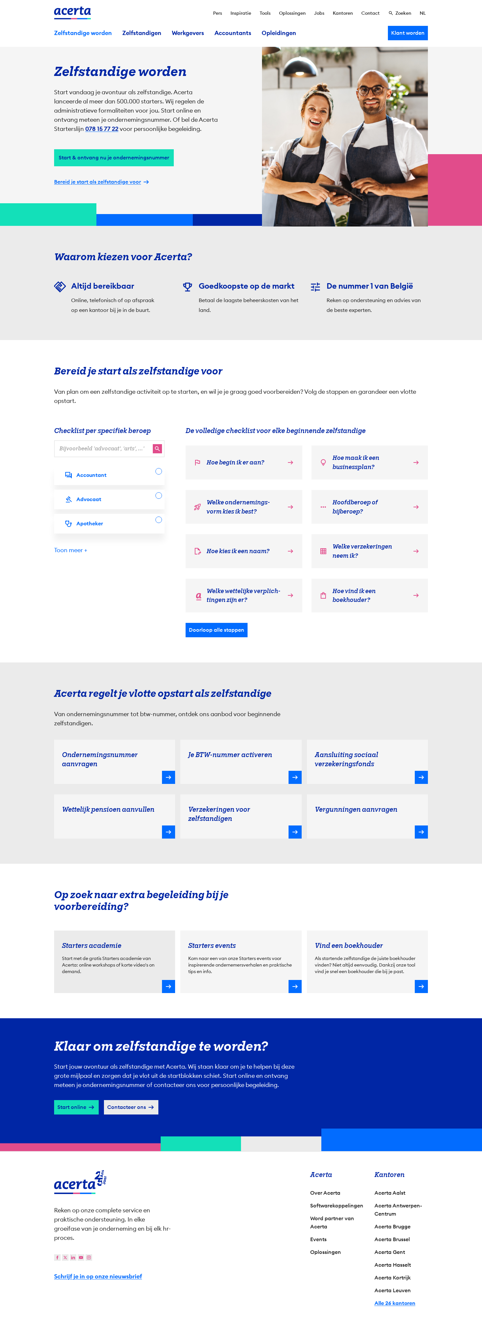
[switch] (205, 691)
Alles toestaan (298, 717)
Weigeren (240, 717)
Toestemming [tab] (175, 592)
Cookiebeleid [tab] (306, 591)
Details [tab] (241, 591)
